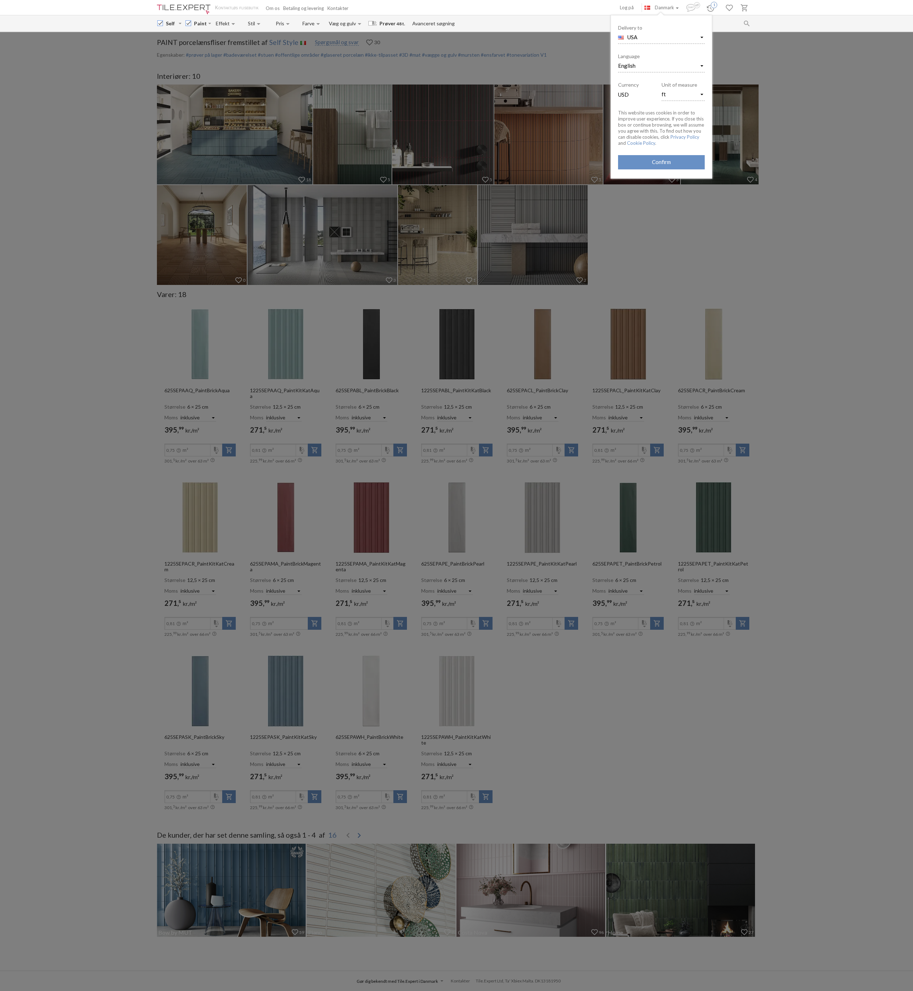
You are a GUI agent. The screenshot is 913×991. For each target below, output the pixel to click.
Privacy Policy (684, 137)
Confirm (661, 162)
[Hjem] (183, 9)
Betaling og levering (303, 8)
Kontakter (337, 8)
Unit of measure (679, 85)
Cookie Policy (641, 143)
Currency (628, 85)
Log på (627, 7)
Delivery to (630, 28)
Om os (273, 8)
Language (629, 56)
